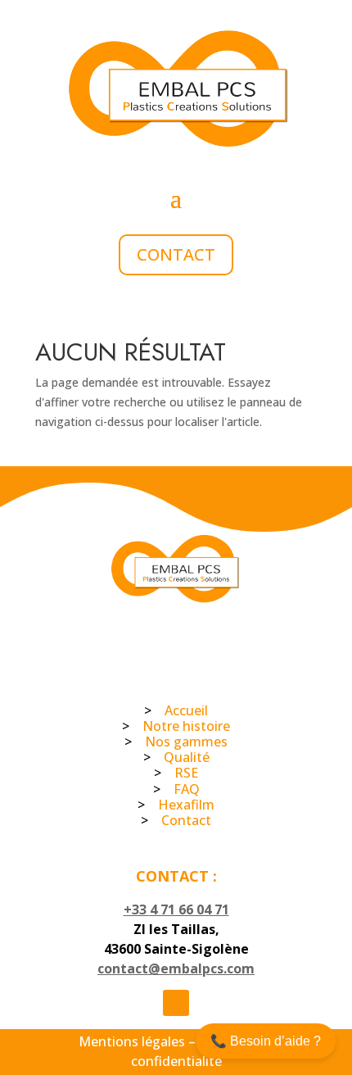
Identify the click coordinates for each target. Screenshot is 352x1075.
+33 (137, 909)
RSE (186, 773)
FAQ (187, 789)
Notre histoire (186, 726)
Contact (176, 254)
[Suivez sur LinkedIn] (176, 1003)
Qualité (187, 757)
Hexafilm (186, 805)
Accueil (186, 710)
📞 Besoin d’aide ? (265, 1041)
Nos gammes (186, 742)
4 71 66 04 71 (189, 909)
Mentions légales (132, 1041)
